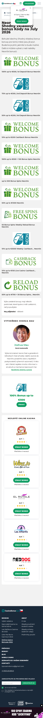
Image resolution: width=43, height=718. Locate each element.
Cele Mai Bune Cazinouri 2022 (7, 636)
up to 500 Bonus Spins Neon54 (15, 181)
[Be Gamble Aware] (12, 703)
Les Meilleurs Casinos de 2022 (10, 630)
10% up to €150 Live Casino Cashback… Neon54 (19, 272)
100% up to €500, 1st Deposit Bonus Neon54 (21, 72)
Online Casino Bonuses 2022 (7, 641)
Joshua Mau (21, 345)
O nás (24, 621)
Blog (4, 654)
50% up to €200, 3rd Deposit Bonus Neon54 (21, 115)
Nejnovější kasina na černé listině (10, 625)
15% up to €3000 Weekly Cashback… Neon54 (21, 249)
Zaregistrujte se (29, 683)
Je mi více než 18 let (10, 687)
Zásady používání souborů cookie (28, 625)
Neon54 (33, 13)
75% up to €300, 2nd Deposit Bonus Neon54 (21, 93)
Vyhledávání (29, 3)
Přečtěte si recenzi (21, 451)
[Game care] (29, 703)
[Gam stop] (21, 703)
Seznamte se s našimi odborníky (15, 660)
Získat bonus (22, 21)
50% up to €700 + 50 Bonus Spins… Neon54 (21, 295)
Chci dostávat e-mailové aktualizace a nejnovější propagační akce (19, 691)
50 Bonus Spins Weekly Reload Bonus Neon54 (18, 226)
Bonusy (5, 651)
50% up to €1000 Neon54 (13, 203)
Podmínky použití (28, 635)
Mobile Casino (8, 657)
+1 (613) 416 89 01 (8, 671)
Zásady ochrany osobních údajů (27, 630)
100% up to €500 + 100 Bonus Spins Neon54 (21, 159)
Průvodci (6, 648)
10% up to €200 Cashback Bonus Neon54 (20, 137)
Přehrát (21, 404)
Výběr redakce (7, 621)
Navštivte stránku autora (21, 370)
